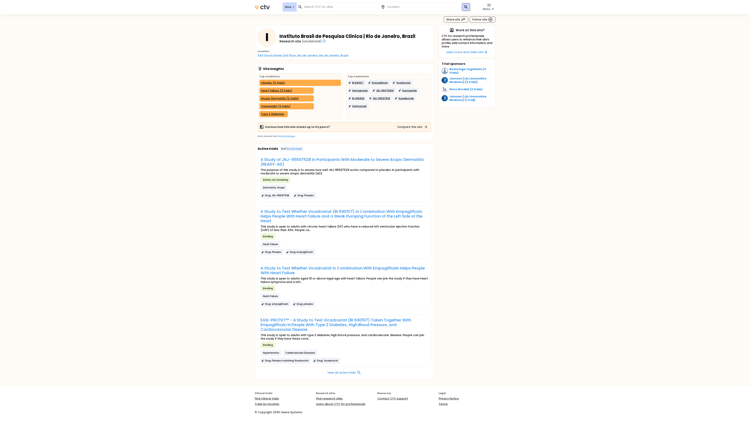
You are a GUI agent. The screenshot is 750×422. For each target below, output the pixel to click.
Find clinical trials (267, 398)
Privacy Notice (449, 398)
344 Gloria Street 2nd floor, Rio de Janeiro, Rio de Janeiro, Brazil (303, 55)
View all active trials (341, 373)
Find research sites (329, 398)
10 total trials (294, 148)
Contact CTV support (392, 398)
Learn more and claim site (464, 52)
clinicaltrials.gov (286, 136)
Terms (443, 404)
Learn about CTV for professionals (340, 404)
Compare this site (409, 127)
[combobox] (339, 7)
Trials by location (267, 404)
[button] (357, 83)
